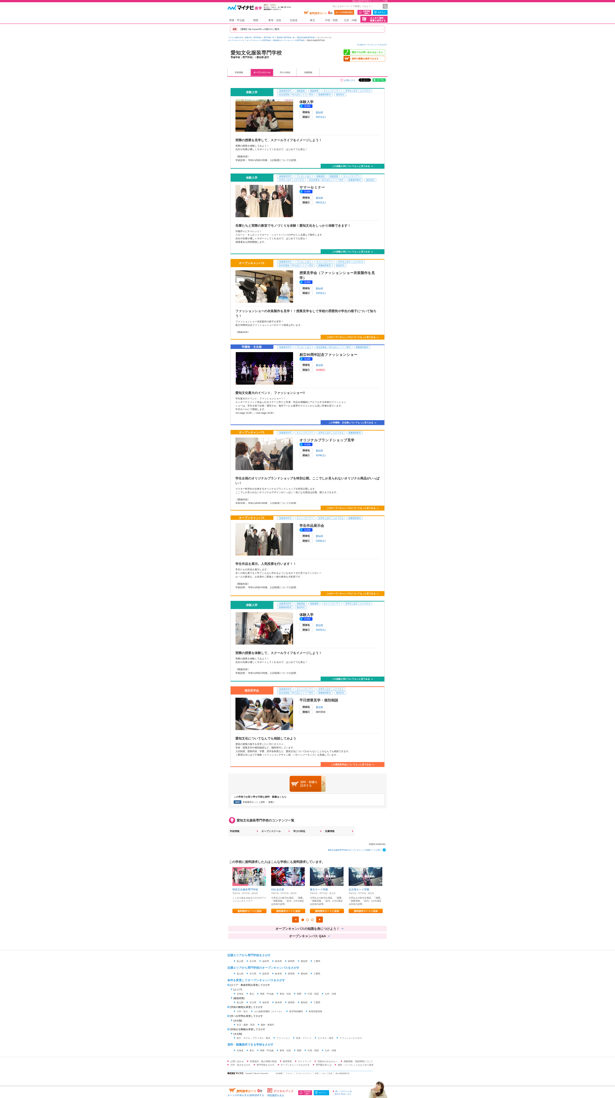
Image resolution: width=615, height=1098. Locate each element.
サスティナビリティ (304, 1073)
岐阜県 (278, 961)
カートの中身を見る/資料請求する (245, 1095)
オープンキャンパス (236, 40)
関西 (255, 20)
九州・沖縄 (350, 20)
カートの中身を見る (344, 12)
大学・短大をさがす (240, 1065)
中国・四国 (331, 20)
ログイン (381, 12)
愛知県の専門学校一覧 (286, 37)
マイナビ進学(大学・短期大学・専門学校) (244, 37)
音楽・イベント (304, 1038)
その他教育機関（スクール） (268, 1011)
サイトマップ (304, 1061)
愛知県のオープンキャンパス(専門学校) (289, 40)
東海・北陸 (274, 20)
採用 (317, 1073)
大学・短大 (242, 1011)
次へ (319, 919)
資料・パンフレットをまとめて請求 (355, 1065)
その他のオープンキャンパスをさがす (372, 45)
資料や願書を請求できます (365, 58)
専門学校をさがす (266, 1065)
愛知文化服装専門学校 (306, 37)
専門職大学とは (324, 1065)
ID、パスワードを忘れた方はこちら (343, 1092)
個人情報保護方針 (343, 1073)
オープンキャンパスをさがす (295, 1065)
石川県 (253, 961)
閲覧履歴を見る (275, 1095)
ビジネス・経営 (325, 1038)
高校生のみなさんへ (327, 1061)
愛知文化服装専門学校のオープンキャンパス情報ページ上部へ (355, 850)
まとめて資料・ (378, 19)
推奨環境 (287, 1061)
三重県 (317, 961)
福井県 (265, 961)
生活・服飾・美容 (246, 1024)
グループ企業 (327, 1073)
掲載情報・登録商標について (358, 1061)
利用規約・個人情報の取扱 (263, 1061)
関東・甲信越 (237, 20)
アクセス (289, 1073)
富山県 (240, 961)
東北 (312, 20)
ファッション (283, 1038)
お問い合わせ (237, 1061)
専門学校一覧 (269, 37)
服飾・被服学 (267, 1024)
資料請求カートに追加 (250, 911)
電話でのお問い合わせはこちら (367, 52)
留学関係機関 (296, 1011)
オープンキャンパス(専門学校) (259, 40)
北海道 (293, 20)
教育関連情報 (315, 1011)
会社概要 (279, 1073)
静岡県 (291, 961)
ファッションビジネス (351, 1038)
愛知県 (319, 112)
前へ (295, 919)
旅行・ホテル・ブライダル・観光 (253, 1038)
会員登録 (366, 12)
